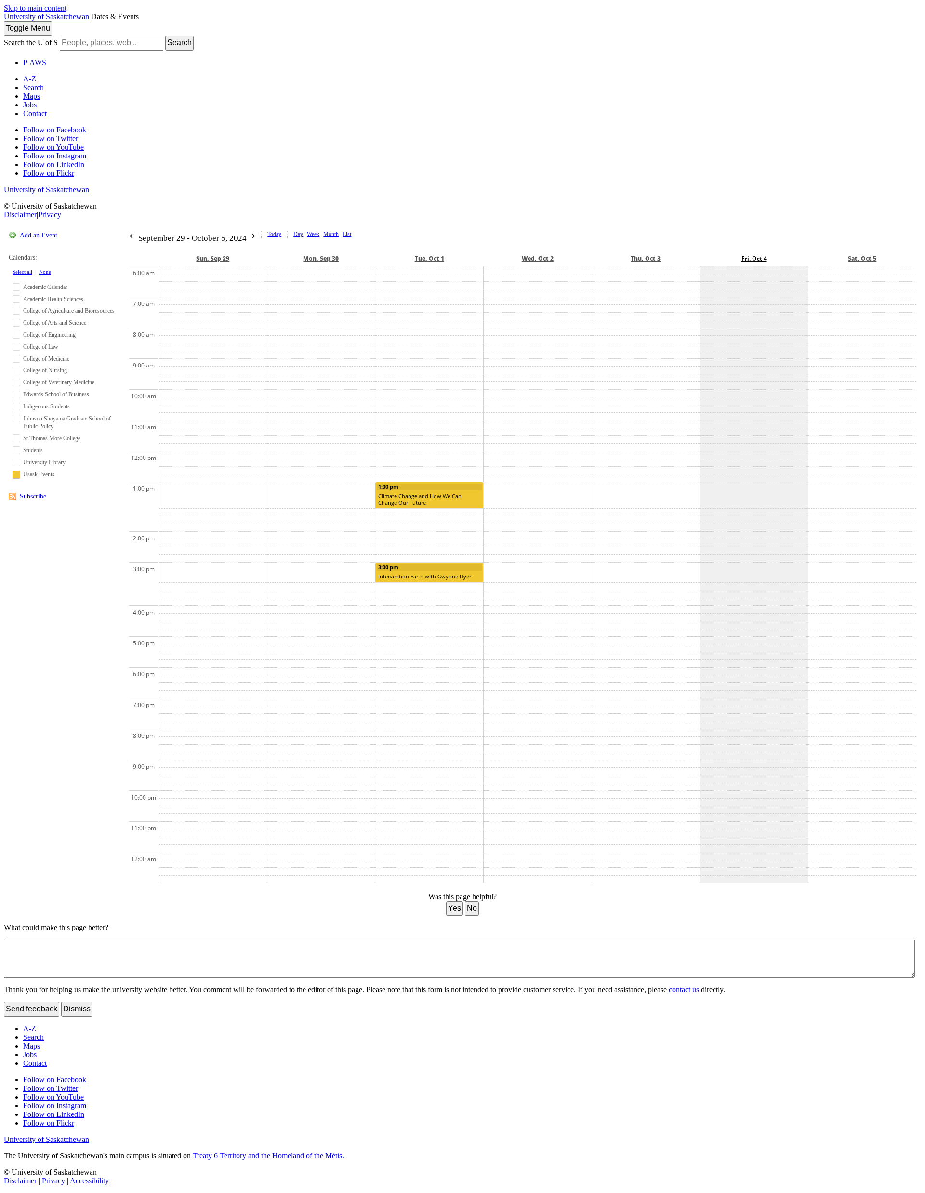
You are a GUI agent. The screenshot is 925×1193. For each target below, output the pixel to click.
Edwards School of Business (56, 394)
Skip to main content (35, 8)
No (472, 908)
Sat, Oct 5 (862, 258)
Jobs (30, 105)
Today (274, 234)
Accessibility (89, 1181)
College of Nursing (45, 370)
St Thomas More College (51, 438)
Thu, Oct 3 (646, 258)
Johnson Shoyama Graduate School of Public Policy (67, 422)
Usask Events (38, 474)
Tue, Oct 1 (429, 258)
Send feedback (31, 1009)
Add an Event (38, 235)
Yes (454, 908)
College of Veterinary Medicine (58, 382)
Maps (31, 96)
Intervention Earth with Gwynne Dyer (424, 576)
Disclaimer (20, 214)
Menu (28, 28)
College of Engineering (49, 334)
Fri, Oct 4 (754, 258)
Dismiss (77, 1009)
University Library (44, 462)
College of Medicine (46, 358)
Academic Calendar (45, 287)
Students (33, 450)
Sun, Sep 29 (212, 258)
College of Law (40, 346)
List (347, 234)
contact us (684, 989)
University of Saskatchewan (46, 17)
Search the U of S (31, 43)
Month (331, 234)
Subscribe (33, 496)
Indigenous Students (46, 406)
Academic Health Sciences (53, 299)
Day (298, 234)
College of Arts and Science (54, 322)
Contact (35, 113)
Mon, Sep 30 (321, 258)
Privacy (49, 214)
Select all (22, 272)
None (45, 272)
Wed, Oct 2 (538, 258)
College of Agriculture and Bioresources (69, 310)
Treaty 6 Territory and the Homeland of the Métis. (268, 1156)
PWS (34, 62)
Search (179, 43)
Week (313, 234)
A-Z (29, 79)
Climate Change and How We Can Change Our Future (420, 499)
